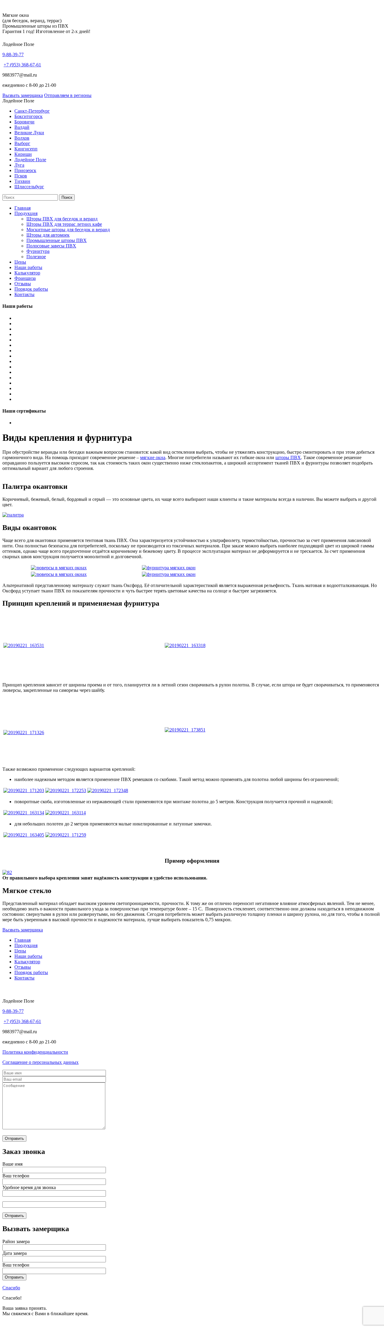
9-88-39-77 (13, 54)
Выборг (22, 143)
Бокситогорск (28, 116)
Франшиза (25, 278)
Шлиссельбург (29, 186)
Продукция (26, 213)
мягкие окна (152, 457)
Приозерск (25, 170)
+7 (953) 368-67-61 (22, 64)
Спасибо (11, 1287)
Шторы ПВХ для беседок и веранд (62, 218)
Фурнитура (38, 251)
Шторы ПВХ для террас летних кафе (64, 224)
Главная (22, 207)
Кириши (23, 154)
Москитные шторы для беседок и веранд (68, 229)
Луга (19, 165)
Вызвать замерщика (22, 95)
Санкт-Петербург (32, 111)
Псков (20, 175)
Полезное (36, 256)
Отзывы (22, 283)
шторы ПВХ (288, 457)
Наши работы (28, 267)
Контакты (24, 294)
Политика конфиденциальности (35, 1052)
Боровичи (24, 121)
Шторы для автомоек (48, 235)
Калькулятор (27, 272)
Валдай (21, 127)
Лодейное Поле (30, 159)
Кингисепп (26, 148)
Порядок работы (31, 289)
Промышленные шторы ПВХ (56, 240)
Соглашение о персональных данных (40, 1062)
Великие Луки (29, 132)
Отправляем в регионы (68, 95)
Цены (20, 262)
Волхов (21, 138)
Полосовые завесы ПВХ (51, 245)
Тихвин (22, 181)
